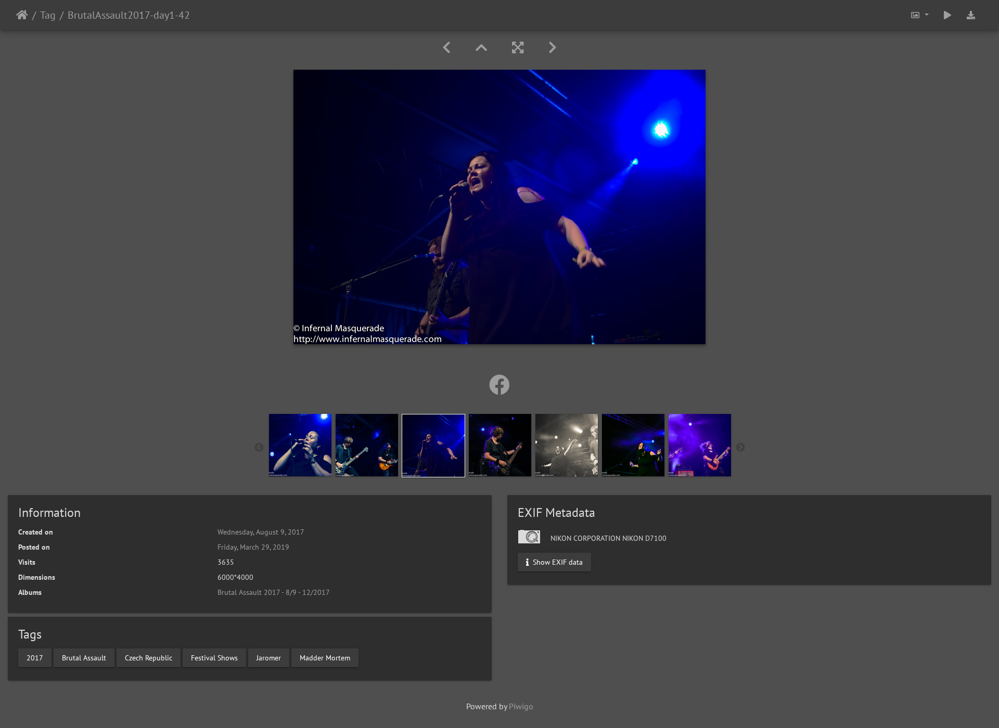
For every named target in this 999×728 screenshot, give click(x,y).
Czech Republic (148, 657)
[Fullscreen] (517, 47)
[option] (300, 445)
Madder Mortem (325, 657)
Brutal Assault (84, 657)
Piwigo (521, 706)
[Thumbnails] (481, 47)
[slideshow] (947, 14)
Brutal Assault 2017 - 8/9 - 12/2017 (273, 592)
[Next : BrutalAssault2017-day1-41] (552, 47)
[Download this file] (971, 14)
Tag (48, 15)
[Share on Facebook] (499, 384)
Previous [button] (259, 448)
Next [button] (740, 448)
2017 (35, 657)
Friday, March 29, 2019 (253, 547)
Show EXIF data (557, 562)
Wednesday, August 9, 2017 (260, 532)
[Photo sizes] (919, 14)
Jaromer (269, 657)
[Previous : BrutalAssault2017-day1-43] (446, 47)
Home (22, 15)
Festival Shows (214, 657)
